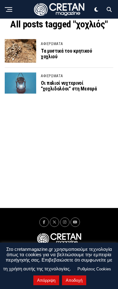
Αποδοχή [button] (74, 280)
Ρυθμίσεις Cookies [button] (94, 269)
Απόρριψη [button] (46, 280)
